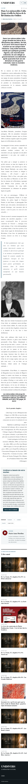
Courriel (3, 523)
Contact (3, 775)
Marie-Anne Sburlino (7, 19)
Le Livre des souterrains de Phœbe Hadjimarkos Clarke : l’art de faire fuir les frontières (14, 628)
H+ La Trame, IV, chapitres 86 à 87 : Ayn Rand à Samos (13, 729)
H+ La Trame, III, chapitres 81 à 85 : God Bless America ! (14, 754)
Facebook (10, 519)
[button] (14, 28)
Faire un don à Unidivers (10, 509)
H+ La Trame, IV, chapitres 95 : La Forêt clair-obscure (13, 602)
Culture (3, 8)
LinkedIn (19, 519)
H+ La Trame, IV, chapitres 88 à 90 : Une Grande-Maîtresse (13, 678)
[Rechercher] (21, 2)
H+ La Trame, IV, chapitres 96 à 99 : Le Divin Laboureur (13, 578)
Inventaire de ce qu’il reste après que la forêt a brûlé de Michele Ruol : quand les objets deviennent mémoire (13, 704)
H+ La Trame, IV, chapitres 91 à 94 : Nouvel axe (12, 653)
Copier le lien (10, 523)
